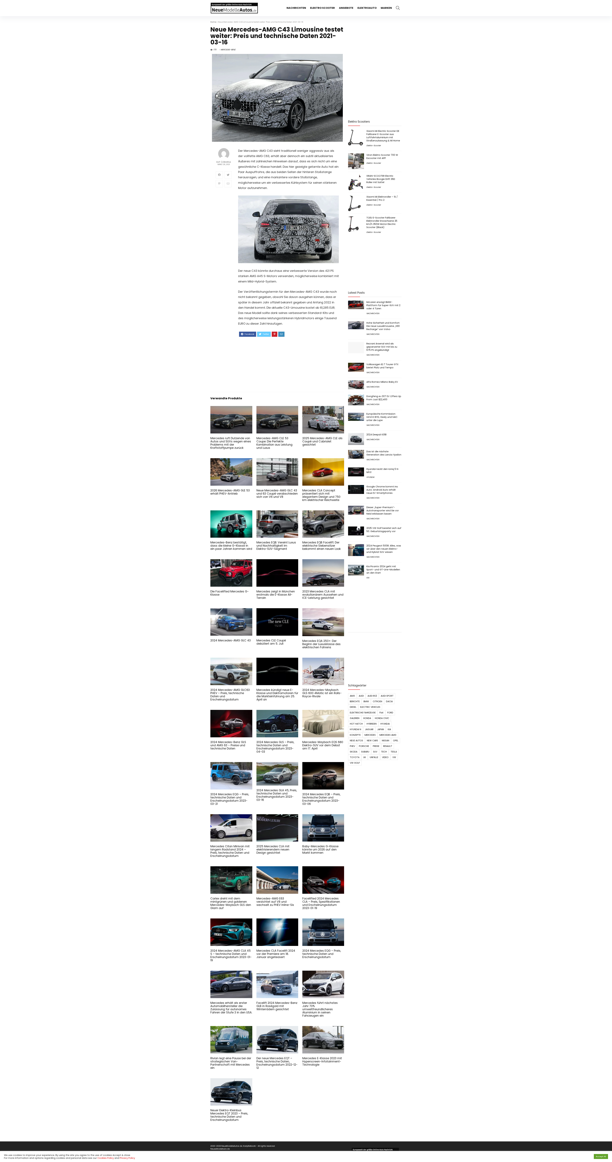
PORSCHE (364, 746)
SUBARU (365, 751)
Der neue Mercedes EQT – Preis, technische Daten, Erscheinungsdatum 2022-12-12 (277, 1063)
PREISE (376, 746)
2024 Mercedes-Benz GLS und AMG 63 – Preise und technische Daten (228, 745)
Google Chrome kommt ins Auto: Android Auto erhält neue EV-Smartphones (382, 490)
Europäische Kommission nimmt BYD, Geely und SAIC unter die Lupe (381, 417)
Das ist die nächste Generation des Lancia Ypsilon (383, 453)
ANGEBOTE (346, 8)
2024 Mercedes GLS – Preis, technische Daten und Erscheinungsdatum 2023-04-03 (275, 747)
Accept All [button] (601, 1156)
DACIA (389, 701)
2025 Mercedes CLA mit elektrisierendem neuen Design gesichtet (272, 849)
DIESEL (353, 707)
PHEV (352, 746)
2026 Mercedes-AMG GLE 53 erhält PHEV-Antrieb (230, 492)
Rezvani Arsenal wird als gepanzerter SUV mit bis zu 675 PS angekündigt (381, 347)
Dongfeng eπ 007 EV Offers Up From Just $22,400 (383, 398)
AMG (352, 695)
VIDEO (385, 757)
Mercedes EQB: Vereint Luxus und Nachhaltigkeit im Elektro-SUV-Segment (276, 546)
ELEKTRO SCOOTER (322, 8)
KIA (367, 577)
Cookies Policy (105, 1158)
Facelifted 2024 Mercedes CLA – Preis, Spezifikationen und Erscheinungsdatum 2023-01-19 (321, 903)
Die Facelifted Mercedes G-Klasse (229, 593)
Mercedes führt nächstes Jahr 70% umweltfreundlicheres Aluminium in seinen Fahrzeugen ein (320, 1009)
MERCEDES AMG (387, 735)
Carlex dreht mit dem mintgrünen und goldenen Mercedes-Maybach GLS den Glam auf (230, 903)
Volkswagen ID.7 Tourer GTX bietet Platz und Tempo (382, 366)
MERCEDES (370, 735)
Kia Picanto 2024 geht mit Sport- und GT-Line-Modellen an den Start (383, 569)
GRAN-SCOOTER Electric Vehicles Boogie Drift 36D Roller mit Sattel (380, 179)
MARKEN (386, 8)
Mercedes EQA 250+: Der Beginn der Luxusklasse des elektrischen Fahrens (321, 644)
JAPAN (380, 729)
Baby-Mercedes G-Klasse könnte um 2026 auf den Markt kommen (320, 849)
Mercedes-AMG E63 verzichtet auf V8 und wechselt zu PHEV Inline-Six (275, 902)
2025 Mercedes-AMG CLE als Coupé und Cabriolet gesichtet (322, 441)
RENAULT (387, 746)
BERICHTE (355, 701)
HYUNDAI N (355, 729)
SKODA (353, 751)
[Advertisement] (288, 364)
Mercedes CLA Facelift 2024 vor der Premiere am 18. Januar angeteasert (275, 954)
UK (364, 757)
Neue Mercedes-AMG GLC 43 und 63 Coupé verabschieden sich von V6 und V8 (277, 494)
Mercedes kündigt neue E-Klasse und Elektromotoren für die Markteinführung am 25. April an (277, 694)
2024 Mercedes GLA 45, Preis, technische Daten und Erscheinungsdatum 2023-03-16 (276, 795)
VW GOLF (355, 762)
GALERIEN (354, 718)
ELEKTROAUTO (367, 8)
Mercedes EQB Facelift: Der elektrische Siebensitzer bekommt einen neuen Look (321, 546)
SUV (375, 751)
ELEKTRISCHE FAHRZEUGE (363, 712)
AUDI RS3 (372, 695)
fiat (381, 712)
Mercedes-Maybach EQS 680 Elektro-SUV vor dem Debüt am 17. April (322, 745)
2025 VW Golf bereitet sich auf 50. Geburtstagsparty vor (383, 529)
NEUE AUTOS (356, 740)
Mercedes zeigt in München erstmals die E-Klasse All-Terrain (275, 595)
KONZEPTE (355, 735)
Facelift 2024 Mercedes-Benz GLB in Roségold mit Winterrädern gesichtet (276, 1006)
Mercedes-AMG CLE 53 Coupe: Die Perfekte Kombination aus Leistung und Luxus (274, 443)
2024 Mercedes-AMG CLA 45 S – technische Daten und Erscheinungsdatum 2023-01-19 (231, 955)
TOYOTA (354, 757)
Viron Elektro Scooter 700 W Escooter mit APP (382, 156)
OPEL (395, 740)
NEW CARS (372, 740)
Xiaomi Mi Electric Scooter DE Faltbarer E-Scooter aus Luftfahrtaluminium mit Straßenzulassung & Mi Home (383, 135)
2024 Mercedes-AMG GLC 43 (230, 640)
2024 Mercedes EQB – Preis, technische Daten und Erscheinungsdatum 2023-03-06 (321, 799)
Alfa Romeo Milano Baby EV (382, 382)
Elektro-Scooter (373, 145)
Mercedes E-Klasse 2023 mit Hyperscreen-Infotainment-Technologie (322, 1061)
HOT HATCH (356, 723)
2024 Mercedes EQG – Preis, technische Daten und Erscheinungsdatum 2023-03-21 (229, 799)
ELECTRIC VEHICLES (370, 707)
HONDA (367, 718)
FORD (390, 712)
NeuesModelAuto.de (220, 1148)
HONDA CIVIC (382, 718)
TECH (384, 751)
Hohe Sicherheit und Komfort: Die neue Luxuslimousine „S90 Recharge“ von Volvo (383, 326)
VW (394, 757)
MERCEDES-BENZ (228, 49)
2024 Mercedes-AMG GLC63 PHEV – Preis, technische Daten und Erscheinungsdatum (230, 694)
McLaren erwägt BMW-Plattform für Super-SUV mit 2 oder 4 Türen (383, 305)
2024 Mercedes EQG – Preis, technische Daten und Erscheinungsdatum (321, 954)
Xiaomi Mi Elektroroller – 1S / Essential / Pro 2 (382, 198)
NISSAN (385, 740)
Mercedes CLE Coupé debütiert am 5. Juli (271, 642)
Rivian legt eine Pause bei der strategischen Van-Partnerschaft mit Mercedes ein (230, 1063)
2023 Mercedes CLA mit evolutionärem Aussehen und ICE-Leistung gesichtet (322, 595)
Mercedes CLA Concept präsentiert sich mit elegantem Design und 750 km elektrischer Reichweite (321, 495)
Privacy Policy (127, 1158)
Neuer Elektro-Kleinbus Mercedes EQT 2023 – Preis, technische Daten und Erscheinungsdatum (229, 1115)
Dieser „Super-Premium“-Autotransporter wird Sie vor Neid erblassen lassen (382, 510)
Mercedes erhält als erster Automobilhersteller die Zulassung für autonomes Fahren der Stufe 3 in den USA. (231, 1007)
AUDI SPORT (387, 695)
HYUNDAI (370, 477)
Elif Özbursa (223, 162)
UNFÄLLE (374, 757)
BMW (366, 701)
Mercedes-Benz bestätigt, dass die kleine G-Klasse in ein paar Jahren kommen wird (231, 546)
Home (213, 22)
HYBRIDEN (372, 723)
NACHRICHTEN (296, 8)
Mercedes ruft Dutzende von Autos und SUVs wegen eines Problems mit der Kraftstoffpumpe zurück (230, 443)
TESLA (394, 751)
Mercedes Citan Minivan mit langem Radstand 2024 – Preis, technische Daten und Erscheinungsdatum (230, 851)
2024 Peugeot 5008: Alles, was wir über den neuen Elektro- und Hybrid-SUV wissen (383, 549)
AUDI (361, 695)
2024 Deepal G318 (376, 434)
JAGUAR (369, 729)
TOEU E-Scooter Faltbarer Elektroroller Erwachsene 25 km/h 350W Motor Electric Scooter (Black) (381, 222)
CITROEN (377, 701)
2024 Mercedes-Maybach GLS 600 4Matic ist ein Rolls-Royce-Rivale (322, 693)
